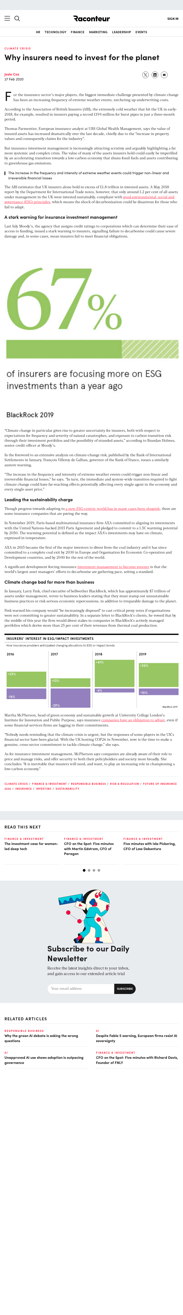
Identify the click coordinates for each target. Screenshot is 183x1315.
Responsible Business (88, 783)
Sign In (173, 18)
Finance (77, 32)
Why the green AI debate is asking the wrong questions (41, 1038)
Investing (44, 788)
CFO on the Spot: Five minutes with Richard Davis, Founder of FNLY (137, 1060)
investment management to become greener (113, 567)
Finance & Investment (49, 783)
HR (38, 32)
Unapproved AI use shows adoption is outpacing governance (43, 1060)
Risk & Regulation (124, 783)
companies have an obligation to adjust (133, 720)
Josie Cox (11, 74)
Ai (98, 1031)
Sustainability (67, 788)
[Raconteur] (91, 18)
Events (141, 32)
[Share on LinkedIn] (155, 75)
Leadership (121, 32)
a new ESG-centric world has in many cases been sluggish (112, 509)
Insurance (23, 788)
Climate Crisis (17, 48)
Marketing (98, 32)
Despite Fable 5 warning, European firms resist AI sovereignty (136, 1038)
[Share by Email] (164, 75)
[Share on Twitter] (145, 75)
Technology (55, 32)
